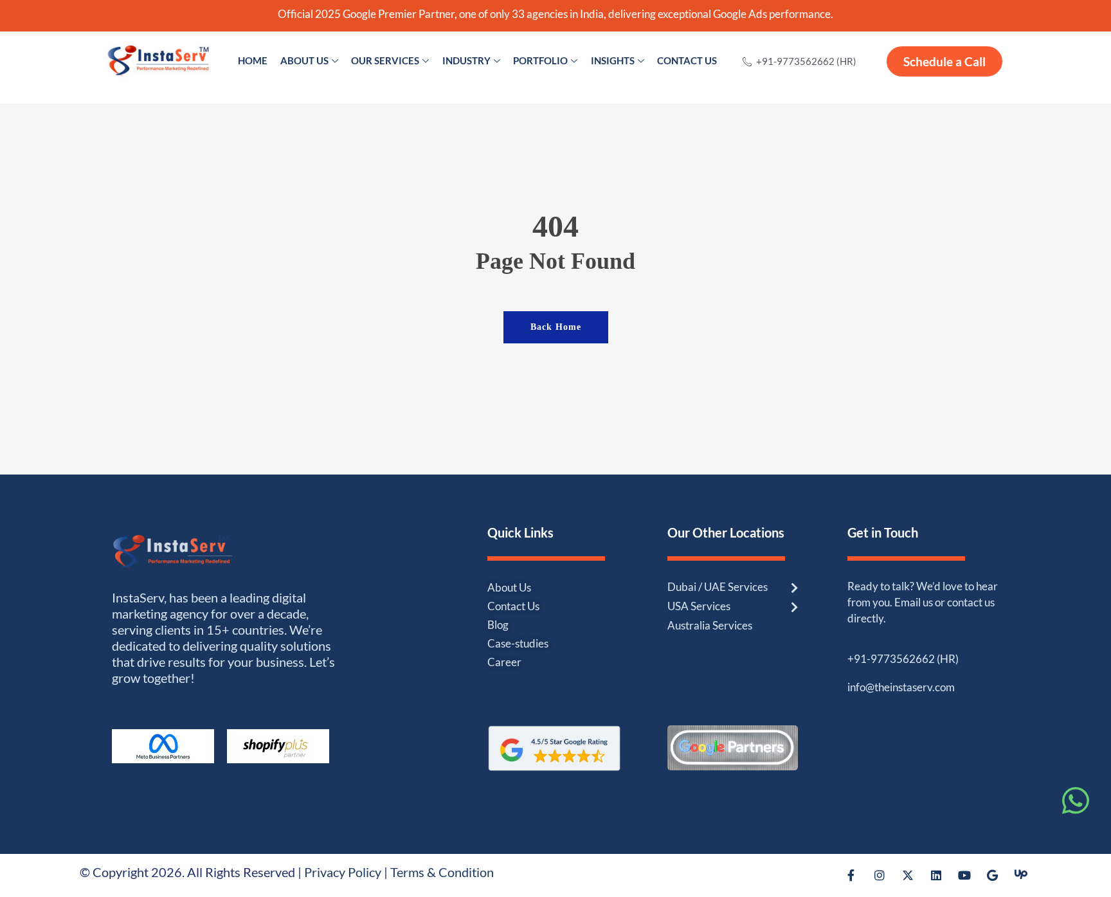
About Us (304, 60)
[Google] (992, 874)
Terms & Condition (442, 872)
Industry (466, 60)
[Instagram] (879, 874)
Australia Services (709, 625)
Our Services (385, 60)
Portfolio (540, 60)
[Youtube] (964, 874)
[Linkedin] (936, 874)
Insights (613, 60)
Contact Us (687, 60)
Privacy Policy (342, 872)
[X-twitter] (908, 874)
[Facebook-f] (851, 874)
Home (252, 60)
